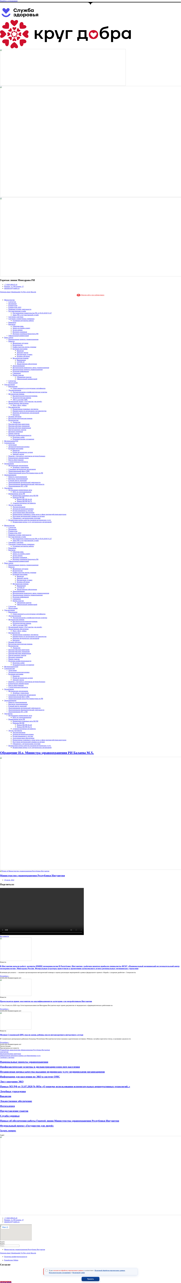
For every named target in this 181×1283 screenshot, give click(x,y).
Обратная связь (18, 326)
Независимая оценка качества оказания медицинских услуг (29, 520)
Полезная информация (21, 371)
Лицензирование (19, 366)
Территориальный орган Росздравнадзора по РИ (25, 473)
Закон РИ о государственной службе (26, 315)
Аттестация (12, 445)
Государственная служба (17, 311)
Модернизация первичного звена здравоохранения (31, 367)
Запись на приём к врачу (21, 328)
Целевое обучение (23, 356)
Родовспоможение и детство (23, 511)
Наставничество (14, 407)
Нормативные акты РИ (16, 494)
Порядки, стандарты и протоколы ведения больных (26, 456)
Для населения (9, 384)
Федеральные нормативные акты (20, 490)
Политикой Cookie (78, 1272)
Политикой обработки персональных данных (110, 1270)
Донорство (16, 422)
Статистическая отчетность (18, 462)
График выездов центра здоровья (24, 347)
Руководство (12, 305)
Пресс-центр (8, 337)
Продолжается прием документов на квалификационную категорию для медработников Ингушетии (46, 1001)
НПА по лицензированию (22, 492)
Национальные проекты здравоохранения (23, 339)
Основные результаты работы (23, 320)
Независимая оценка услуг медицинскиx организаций (32, 522)
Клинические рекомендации (18, 458)
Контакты (11, 324)
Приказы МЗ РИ (18, 497)
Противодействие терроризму (19, 426)
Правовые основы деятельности (19, 309)
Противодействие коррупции (18, 424)
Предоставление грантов (17, 430)
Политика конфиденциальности (19, 435)
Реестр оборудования (15, 460)
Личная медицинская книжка (18, 447)
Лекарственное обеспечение (27, 364)
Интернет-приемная (20, 332)
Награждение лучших (24, 354)
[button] (5, 1046)
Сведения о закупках (15, 317)
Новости (11, 341)
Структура (12, 302)
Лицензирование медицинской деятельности (24, 482)
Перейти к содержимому (9, 1)
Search (2, 1242)
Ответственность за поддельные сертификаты (29, 388)
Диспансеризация (14, 390)
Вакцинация (21, 360)
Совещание (17, 373)
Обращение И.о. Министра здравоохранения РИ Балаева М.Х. (47, 753)
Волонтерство (18, 345)
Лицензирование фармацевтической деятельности (26, 484)
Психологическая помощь (22, 398)
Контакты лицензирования (18, 479)
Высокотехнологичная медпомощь (25, 396)
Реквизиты (12, 322)
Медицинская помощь (20, 358)
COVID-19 (20, 362)
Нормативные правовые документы (25, 409)
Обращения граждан (24, 377)
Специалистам (9, 443)
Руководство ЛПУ (14, 307)
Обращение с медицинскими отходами (26, 518)
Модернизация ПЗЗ (11, 441)
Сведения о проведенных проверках (21, 319)
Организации (9, 463)
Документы (8, 488)
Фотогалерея (12, 383)
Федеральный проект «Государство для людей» (25, 401)
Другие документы (15, 505)
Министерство (9, 300)
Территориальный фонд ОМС (19, 471)
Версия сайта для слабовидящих (92, 295)
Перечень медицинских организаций (26, 413)
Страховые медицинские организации (22, 469)
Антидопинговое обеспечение (23, 512)
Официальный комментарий (18, 336)
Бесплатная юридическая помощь (20, 418)
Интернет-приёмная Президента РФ (25, 334)
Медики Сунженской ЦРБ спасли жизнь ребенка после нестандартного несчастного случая (41, 1035)
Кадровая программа (20, 349)
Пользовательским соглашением (60, 1272)
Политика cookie (19, 437)
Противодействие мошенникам (19, 428)
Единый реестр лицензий (17, 480)
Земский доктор (22, 352)
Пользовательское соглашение (23, 439)
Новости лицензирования (17, 477)
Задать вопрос (18, 330)
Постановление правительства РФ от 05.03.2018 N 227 (32, 313)
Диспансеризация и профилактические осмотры (30, 392)
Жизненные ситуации (20, 343)
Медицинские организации (18, 465)
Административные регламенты (24, 503)
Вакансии (20, 351)
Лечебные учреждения (21, 467)
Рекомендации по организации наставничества (29, 411)
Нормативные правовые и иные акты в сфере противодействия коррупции (39, 514)
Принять (90, 1279)
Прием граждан (18, 375)
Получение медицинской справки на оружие (29, 516)
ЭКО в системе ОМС (20, 399)
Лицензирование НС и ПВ (18, 486)
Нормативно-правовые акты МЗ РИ (25, 495)
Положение (12, 304)
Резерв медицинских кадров (23, 452)
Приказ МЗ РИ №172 (24, 501)
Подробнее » (4, 976)
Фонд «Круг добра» (20, 405)
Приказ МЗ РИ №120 (24, 499)
